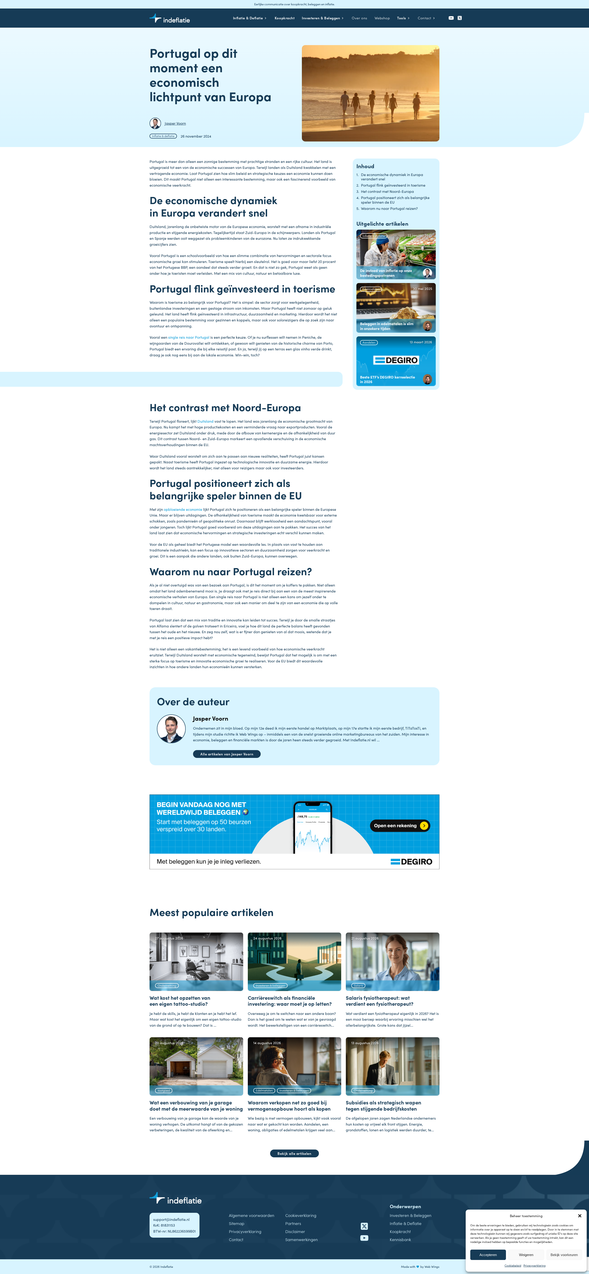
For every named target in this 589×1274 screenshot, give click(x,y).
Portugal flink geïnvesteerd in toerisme (393, 185)
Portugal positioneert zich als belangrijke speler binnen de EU (395, 199)
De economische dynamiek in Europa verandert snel (392, 176)
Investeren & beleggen (270, 985)
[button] (579, 1215)
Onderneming (167, 985)
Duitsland (205, 421)
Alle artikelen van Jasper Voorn (226, 753)
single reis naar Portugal (188, 337)
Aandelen (369, 342)
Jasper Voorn (210, 718)
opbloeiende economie (183, 509)
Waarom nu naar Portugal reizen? (389, 208)
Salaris (358, 985)
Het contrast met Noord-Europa (387, 191)
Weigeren (526, 1255)
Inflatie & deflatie (163, 136)
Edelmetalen (371, 289)
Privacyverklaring (534, 1265)
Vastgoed (164, 1090)
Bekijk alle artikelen (294, 1153)
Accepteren (488, 1255)
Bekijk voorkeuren (564, 1255)
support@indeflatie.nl (171, 1219)
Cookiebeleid (513, 1265)
